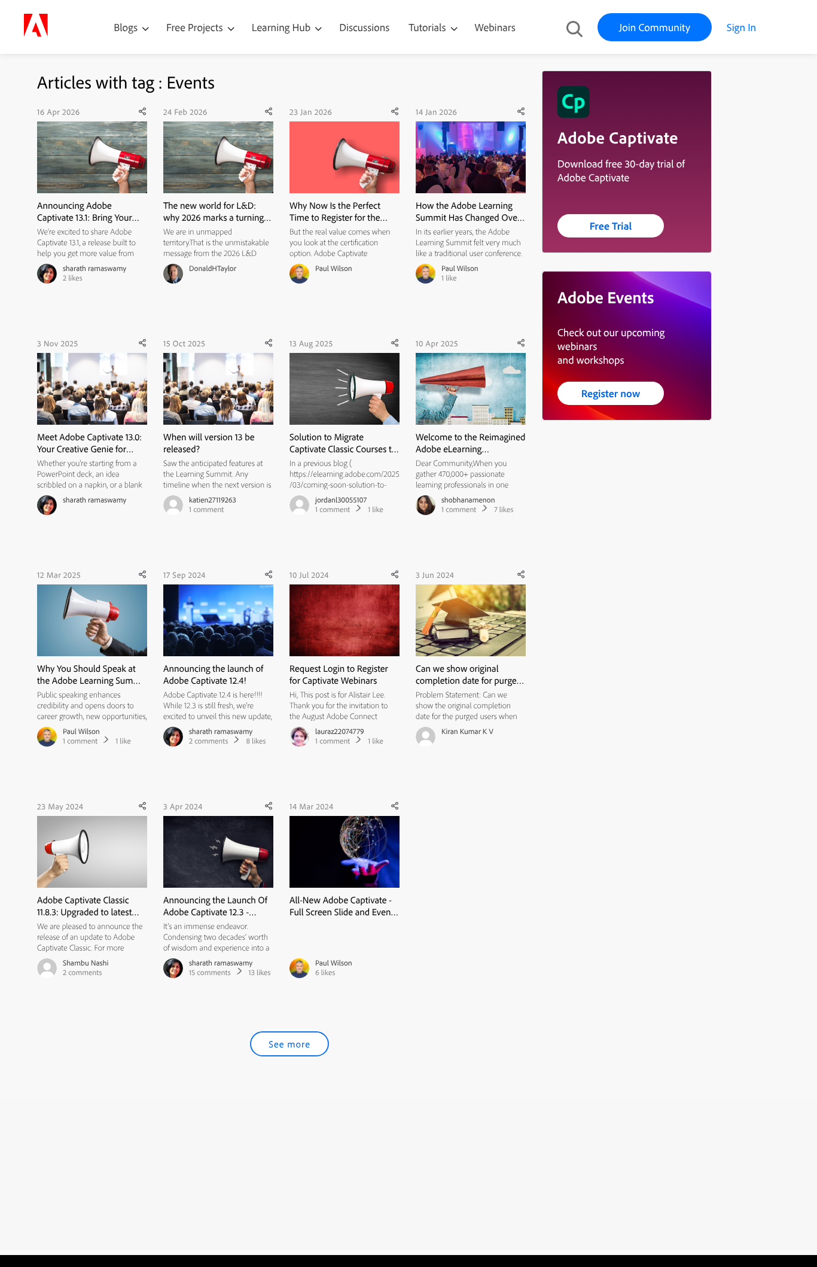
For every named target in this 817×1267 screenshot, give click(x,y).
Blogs (126, 27)
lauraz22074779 (339, 731)
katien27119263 (212, 500)
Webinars (495, 27)
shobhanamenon (468, 500)
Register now (611, 393)
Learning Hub (282, 27)
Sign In (741, 27)
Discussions (364, 27)
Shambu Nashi (85, 963)
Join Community (654, 27)
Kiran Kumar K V (467, 731)
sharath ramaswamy (94, 268)
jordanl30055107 (341, 500)
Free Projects (195, 27)
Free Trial (611, 226)
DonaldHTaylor (212, 268)
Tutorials (428, 27)
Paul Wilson (333, 268)
